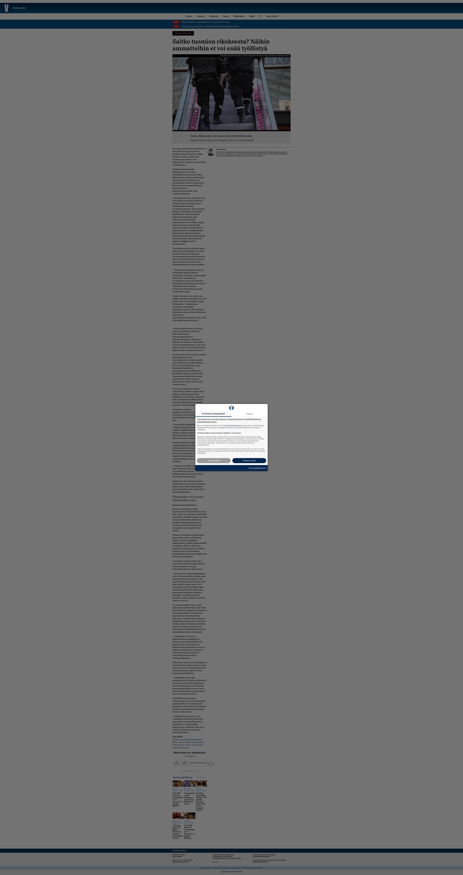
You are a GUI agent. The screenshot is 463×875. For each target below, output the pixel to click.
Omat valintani (213, 460)
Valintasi (249, 414)
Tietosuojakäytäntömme (257, 468)
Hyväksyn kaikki (249, 460)
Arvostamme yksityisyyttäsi (213, 414)
